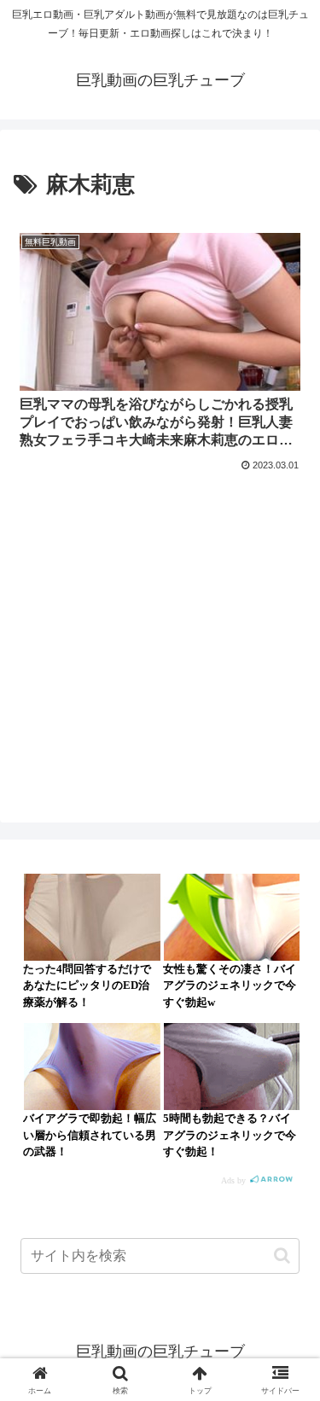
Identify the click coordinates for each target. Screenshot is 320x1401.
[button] (282, 1255)
